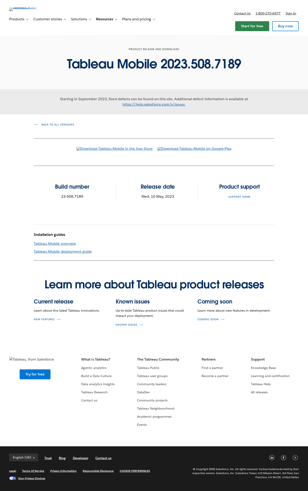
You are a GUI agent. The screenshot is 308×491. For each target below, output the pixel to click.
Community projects (152, 400)
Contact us (242, 13)
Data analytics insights (98, 384)
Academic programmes (154, 417)
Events (142, 425)
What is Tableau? (95, 359)
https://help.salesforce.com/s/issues (153, 104)
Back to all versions (57, 124)
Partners (209, 359)
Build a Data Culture (96, 376)
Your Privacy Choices (31, 478)
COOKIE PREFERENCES (135, 471)
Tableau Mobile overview (55, 243)
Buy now (285, 26)
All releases (259, 392)
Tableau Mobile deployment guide (63, 251)
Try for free (34, 374)
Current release (53, 301)
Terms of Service (33, 471)
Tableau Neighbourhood (155, 408)
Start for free (252, 26)
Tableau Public (148, 368)
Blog (62, 458)
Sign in (291, 13)
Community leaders (151, 384)
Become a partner (215, 376)
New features (44, 319)
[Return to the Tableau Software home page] (26, 7)
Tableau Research (94, 392)
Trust (48, 458)
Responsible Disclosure (98, 471)
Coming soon (215, 301)
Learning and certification (270, 376)
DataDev (143, 392)
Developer (80, 458)
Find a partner (212, 368)
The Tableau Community (158, 359)
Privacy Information (63, 471)
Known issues (133, 301)
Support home (239, 197)
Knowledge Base (263, 368)
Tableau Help (261, 384)
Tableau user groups (152, 376)
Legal (12, 471)
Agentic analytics (93, 368)
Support (258, 359)
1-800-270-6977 (267, 13)
